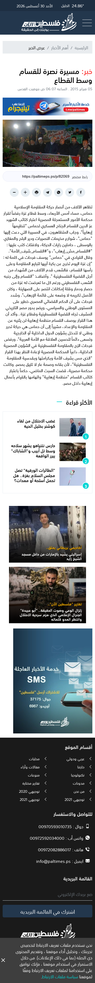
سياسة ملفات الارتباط (60, 976)
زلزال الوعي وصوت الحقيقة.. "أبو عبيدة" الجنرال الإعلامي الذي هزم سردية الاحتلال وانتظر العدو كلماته (51, 614)
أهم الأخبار (59, 47)
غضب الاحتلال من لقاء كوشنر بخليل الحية (36, 423)
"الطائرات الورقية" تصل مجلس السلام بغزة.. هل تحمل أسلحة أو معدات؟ (34, 475)
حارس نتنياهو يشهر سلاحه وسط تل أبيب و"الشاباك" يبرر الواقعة (33, 450)
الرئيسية (81, 47)
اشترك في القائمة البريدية (47, 911)
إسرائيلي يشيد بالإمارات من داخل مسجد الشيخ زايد (52, 556)
